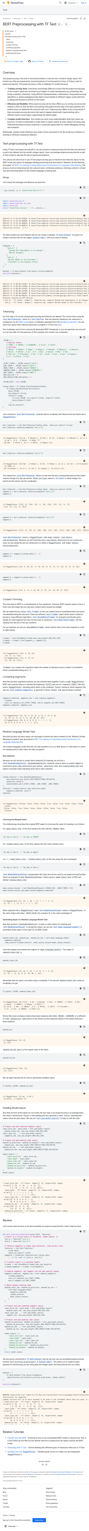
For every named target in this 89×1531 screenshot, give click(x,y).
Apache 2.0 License (34, 1474)
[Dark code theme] (81, 187)
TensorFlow (7, 18)
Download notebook (60, 61)
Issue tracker (50, 1492)
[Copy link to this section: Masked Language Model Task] (37, 732)
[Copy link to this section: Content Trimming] (24, 599)
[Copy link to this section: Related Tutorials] (26, 1432)
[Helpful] (81, 18)
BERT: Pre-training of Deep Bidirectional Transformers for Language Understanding (47, 165)
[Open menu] (3, 3)
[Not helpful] (84, 18)
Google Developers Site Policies (65, 1474)
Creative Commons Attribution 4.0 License (66, 1472)
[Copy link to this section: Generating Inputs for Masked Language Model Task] (50, 919)
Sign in (83, 3)
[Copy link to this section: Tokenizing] (16, 311)
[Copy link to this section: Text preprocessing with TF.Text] (45, 143)
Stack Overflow (51, 1499)
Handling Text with (21, 1452)
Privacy (12, 1515)
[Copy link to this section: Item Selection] (17, 756)
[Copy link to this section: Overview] (17, 72)
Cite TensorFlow (52, 1507)
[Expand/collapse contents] (15, 31)
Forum (5, 1496)
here (60, 325)
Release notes (51, 1496)
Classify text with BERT (16, 1438)
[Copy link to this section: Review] (14, 1220)
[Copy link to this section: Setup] (11, 177)
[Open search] (60, 2)
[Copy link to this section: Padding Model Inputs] (28, 1108)
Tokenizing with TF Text (17, 1448)
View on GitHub (38, 61)
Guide (31, 18)
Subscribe (39, 1520)
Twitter (5, 1503)
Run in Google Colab (15, 61)
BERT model (24, 322)
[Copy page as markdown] (66, 24)
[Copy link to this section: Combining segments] (28, 677)
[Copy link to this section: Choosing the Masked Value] (29, 819)
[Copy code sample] (84, 187)
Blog (4, 1492)
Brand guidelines (52, 1503)
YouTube (6, 1507)
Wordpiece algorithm (68, 322)
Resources (17, 18)
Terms (5, 1515)
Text (5, 10)
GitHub (5, 1499)
